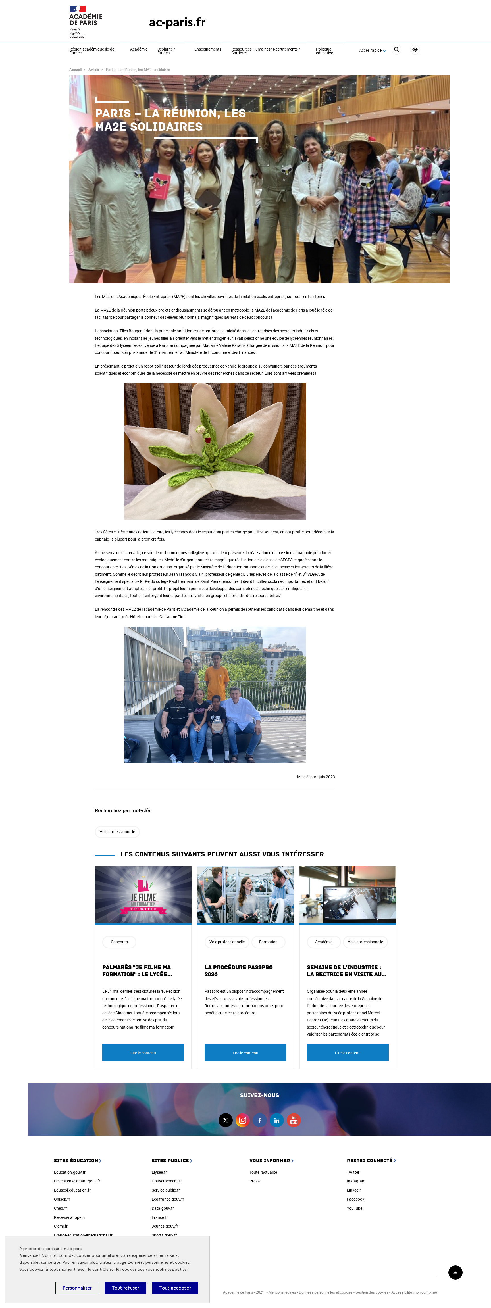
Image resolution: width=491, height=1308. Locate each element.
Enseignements (207, 49)
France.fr (160, 1217)
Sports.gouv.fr (164, 1235)
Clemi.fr (61, 1226)
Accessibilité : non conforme (414, 1292)
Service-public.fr (166, 1190)
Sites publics (170, 1160)
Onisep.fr (62, 1199)
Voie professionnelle (117, 831)
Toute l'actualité (263, 1172)
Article (93, 69)
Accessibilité (415, 50)
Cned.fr (60, 1208)
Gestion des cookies (371, 1292)
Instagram (356, 1181)
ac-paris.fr (177, 22)
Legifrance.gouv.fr (168, 1199)
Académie (138, 49)
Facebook (355, 1199)
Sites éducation (76, 1160)
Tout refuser (125, 1287)
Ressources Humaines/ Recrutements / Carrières (265, 51)
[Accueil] (97, 22)
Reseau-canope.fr (69, 1217)
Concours (119, 941)
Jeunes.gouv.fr (165, 1226)
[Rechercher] (396, 50)
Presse (255, 1181)
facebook (260, 1120)
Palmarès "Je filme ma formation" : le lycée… (137, 971)
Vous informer (269, 1160)
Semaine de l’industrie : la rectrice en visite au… (347, 971)
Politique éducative (324, 51)
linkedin (277, 1120)
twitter (226, 1120)
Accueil (75, 69)
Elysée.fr (159, 1172)
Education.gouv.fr (70, 1172)
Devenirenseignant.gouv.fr (77, 1181)
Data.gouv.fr (163, 1208)
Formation (268, 941)
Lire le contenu (143, 1052)
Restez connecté (369, 1160)
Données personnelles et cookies (158, 1262)
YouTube (354, 1208)
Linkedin (354, 1190)
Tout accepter (175, 1287)
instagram (243, 1120)
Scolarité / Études (166, 51)
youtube (294, 1120)
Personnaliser (77, 1287)
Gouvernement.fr (167, 1181)
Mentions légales (282, 1292)
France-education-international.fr (83, 1235)
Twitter (353, 1172)
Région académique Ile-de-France (92, 51)
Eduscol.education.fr (72, 1190)
